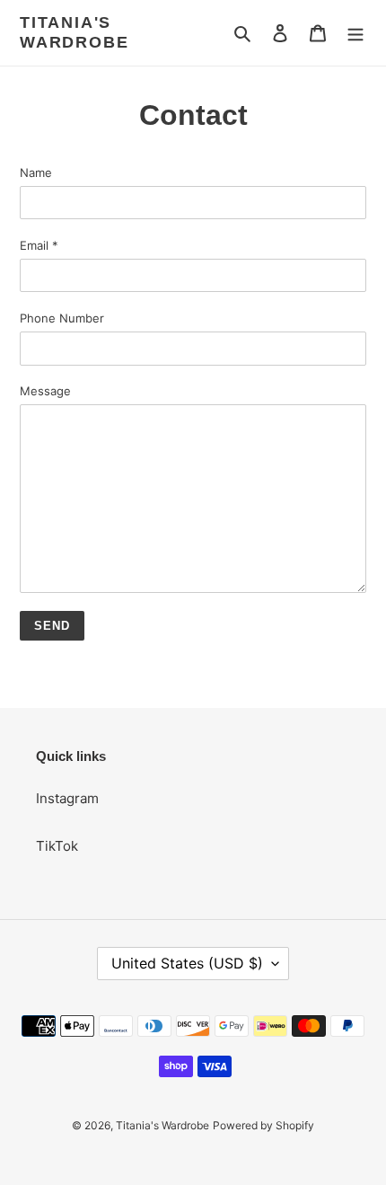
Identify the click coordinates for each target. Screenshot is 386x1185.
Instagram (67, 798)
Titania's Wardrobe (74, 32)
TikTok (57, 845)
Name (36, 172)
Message (45, 391)
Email (39, 245)
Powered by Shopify (263, 1125)
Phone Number (62, 318)
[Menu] (355, 32)
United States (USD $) (187, 963)
